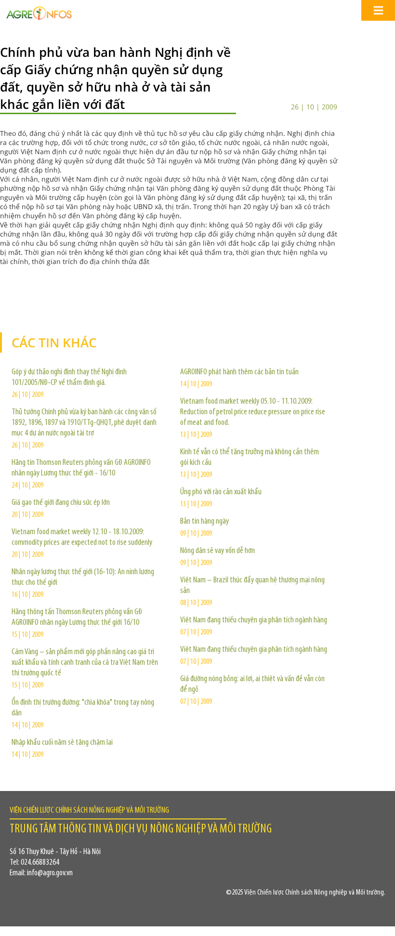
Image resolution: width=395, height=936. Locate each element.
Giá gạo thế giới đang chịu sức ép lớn (61, 503)
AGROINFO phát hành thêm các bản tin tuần (239, 372)
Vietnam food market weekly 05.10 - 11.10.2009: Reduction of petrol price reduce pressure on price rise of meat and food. (252, 412)
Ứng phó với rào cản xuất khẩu (221, 492)
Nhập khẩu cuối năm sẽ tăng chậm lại (62, 742)
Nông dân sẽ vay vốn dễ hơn (217, 551)
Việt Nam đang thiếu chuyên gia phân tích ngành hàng (253, 620)
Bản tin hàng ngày (204, 521)
